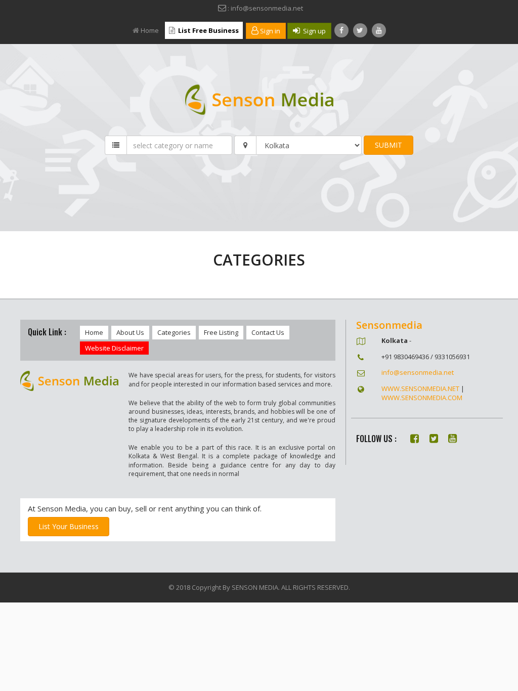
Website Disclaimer (114, 348)
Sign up (313, 30)
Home (150, 30)
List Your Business (68, 526)
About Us (130, 332)
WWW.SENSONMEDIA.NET (420, 388)
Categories (174, 332)
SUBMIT (388, 145)
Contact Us (267, 332)
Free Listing (221, 332)
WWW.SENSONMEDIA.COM (421, 397)
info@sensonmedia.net (417, 372)
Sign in (269, 30)
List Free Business (208, 30)
